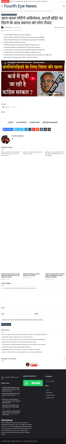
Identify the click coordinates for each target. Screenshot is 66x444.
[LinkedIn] (26, 129)
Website (36, 313)
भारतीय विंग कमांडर (35, 122)
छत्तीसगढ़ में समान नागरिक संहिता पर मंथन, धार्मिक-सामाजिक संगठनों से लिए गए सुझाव (19, 342)
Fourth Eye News (8, 27)
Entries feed (49, 392)
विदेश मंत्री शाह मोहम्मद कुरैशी (50, 122)
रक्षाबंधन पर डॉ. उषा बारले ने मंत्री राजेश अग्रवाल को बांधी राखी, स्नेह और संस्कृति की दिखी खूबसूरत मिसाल (23, 339)
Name (3, 307)
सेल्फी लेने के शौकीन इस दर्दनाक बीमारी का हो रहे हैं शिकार (31, 274)
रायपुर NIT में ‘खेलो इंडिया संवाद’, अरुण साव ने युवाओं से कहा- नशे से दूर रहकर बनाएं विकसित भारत (29, 1)
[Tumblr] (29, 129)
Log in (47, 390)
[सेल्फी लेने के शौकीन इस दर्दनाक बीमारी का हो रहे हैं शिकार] (33, 212)
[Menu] (2, 6)
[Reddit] (37, 129)
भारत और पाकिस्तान (22, 122)
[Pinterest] (33, 129)
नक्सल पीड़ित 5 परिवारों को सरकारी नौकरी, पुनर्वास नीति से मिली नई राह (16, 347)
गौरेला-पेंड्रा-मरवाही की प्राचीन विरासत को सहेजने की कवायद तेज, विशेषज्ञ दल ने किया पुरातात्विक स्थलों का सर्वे (24, 334)
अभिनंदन (11, 122)
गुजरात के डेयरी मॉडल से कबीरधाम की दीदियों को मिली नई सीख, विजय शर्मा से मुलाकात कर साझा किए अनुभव (23, 344)
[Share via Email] (45, 129)
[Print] (49, 129)
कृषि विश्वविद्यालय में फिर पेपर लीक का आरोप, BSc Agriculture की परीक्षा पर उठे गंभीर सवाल (21, 349)
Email (3, 313)
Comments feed (50, 395)
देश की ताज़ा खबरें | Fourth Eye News (14, 11)
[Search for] (64, 6)
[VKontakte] (41, 129)
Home (3, 11)
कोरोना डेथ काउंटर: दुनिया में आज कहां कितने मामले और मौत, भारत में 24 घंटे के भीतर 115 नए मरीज (10, 275)
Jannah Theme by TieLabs (30, 441)
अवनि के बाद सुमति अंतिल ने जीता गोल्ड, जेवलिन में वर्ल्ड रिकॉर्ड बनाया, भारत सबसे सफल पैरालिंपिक (55, 275)
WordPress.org (50, 397)
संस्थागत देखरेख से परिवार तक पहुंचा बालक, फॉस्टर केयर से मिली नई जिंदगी (17, 337)
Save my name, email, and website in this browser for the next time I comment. (23, 319)
